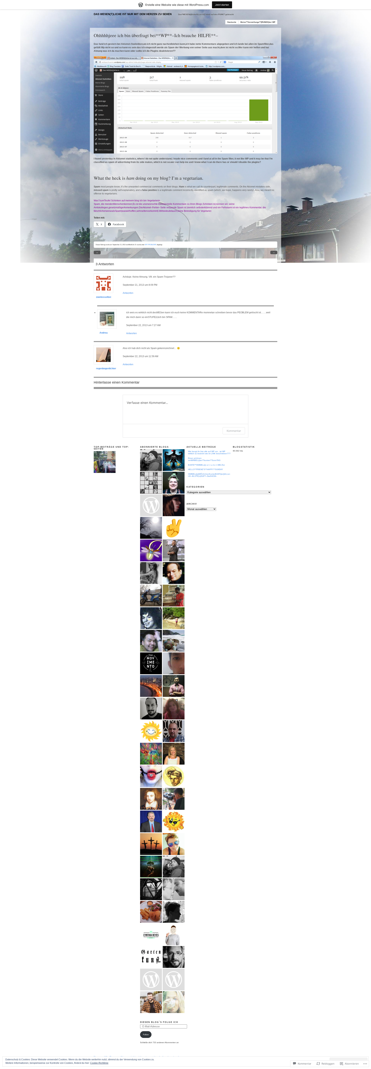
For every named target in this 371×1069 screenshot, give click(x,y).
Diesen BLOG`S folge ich (159, 1022)
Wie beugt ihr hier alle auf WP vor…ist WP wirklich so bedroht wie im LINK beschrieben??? (209, 452)
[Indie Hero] (151, 708)
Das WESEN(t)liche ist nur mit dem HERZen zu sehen (133, 14)
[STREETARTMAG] (151, 1002)
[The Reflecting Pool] (151, 821)
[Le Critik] (151, 483)
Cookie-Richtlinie (99, 1063)
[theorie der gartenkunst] (151, 957)
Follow (146, 1034)
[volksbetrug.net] (174, 460)
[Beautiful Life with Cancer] (174, 754)
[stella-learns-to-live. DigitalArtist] (174, 505)
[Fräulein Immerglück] (174, 979)
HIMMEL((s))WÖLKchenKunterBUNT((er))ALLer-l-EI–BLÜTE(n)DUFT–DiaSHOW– (209, 475)
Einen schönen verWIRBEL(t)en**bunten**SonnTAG (204, 459)
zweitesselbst (103, 297)
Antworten (128, 293)
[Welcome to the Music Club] (151, 912)
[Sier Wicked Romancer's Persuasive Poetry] (151, 754)
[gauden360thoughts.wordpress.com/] (174, 663)
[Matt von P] (174, 957)
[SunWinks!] (174, 821)
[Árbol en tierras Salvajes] (151, 867)
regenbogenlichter (106, 368)
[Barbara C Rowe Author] (174, 708)
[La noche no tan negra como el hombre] (174, 776)
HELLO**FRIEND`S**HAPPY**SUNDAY (205, 469)
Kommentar (234, 430)
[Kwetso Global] (174, 550)
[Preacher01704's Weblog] (151, 844)
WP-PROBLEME (150, 245)
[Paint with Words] (151, 550)
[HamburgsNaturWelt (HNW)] (174, 1002)
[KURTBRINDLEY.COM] (174, 528)
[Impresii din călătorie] (174, 731)
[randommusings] (151, 686)
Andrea (104, 332)
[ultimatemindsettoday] (151, 460)
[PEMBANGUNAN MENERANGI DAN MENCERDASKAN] (174, 799)
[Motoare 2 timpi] (151, 596)
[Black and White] (174, 912)
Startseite (231, 22)
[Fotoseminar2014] (151, 979)
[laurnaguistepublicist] (151, 573)
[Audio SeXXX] (174, 596)
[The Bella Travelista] (174, 618)
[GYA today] (151, 731)
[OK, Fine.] (151, 505)
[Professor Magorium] (151, 641)
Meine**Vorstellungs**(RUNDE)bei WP (257, 22)
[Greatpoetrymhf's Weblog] (151, 618)
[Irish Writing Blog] (151, 799)
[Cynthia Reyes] (151, 934)
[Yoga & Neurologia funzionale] (151, 663)
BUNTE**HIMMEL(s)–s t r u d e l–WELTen (206, 465)
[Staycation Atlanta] (174, 844)
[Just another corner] (151, 889)
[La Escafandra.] (174, 641)
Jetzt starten (222, 4)
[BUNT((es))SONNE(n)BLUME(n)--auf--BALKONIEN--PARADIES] (105, 462)
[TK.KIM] (151, 776)
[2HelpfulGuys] (174, 686)
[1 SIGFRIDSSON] (151, 528)
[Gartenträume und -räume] (174, 889)
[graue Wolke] (174, 934)
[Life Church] (174, 573)
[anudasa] (174, 483)
